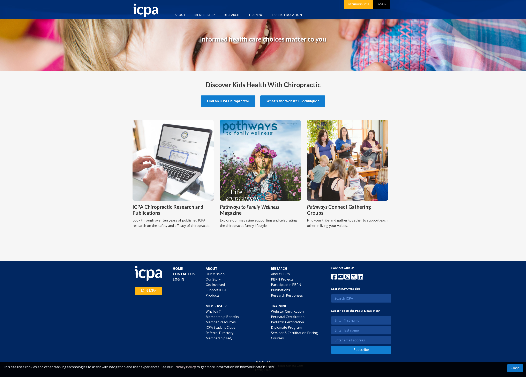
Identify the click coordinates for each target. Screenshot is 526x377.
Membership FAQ (219, 338)
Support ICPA (216, 290)
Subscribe (361, 349)
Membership (204, 15)
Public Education (287, 15)
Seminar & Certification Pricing (294, 333)
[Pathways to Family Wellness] (260, 160)
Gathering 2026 (358, 4)
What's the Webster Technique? (292, 101)
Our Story (213, 279)
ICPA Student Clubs (220, 327)
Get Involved (215, 284)
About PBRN (280, 274)
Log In (382, 4)
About (180, 15)
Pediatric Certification (287, 322)
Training (255, 15)
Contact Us (184, 274)
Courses (277, 338)
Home (178, 268)
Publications (280, 290)
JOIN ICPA (148, 290)
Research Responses (287, 295)
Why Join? (213, 311)
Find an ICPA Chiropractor (228, 101)
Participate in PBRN (286, 284)
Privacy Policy (184, 367)
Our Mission (215, 274)
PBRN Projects (282, 279)
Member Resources (221, 322)
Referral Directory (219, 333)
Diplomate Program (286, 327)
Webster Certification (287, 311)
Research (231, 15)
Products (212, 295)
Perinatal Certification (288, 316)
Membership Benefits (222, 316)
